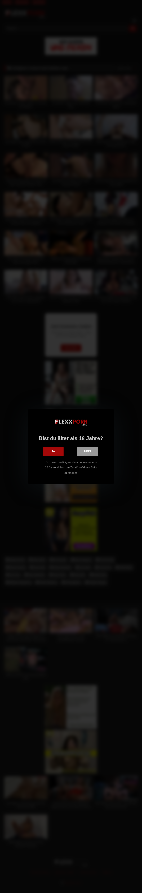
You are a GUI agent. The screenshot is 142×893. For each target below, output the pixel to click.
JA (53, 451)
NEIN (87, 451)
